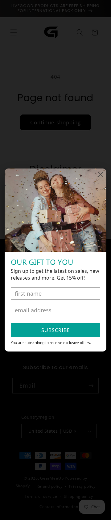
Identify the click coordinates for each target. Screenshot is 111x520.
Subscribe (55, 330)
